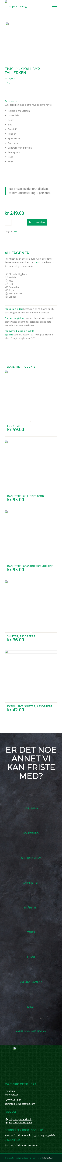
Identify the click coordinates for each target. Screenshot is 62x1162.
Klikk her (9, 1135)
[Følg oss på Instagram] (6, 1122)
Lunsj (7, 82)
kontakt (37, 262)
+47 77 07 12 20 (13, 1100)
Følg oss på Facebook (20, 1119)
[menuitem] (53, 6)
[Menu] (53, 6)
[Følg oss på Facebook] (6, 1119)
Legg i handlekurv (37, 222)
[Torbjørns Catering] (26, 6)
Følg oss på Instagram (20, 1122)
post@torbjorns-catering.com (20, 1103)
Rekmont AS (47, 1158)
